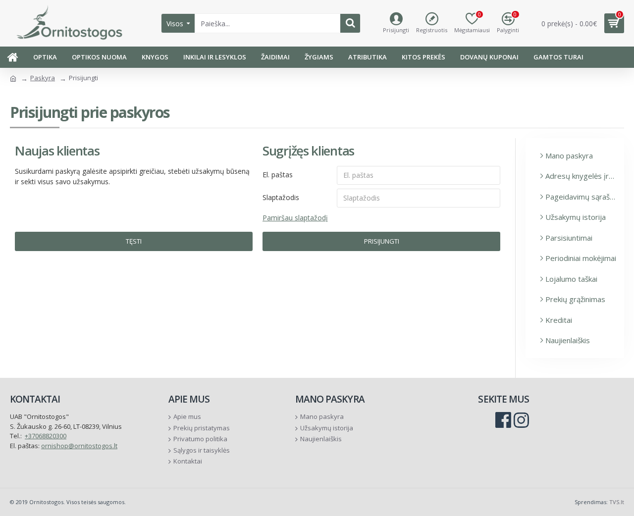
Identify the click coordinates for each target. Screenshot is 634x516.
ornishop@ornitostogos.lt (79, 445)
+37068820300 (45, 435)
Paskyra (42, 77)
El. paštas (278, 174)
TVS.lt (616, 502)
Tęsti (134, 241)
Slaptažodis (281, 197)
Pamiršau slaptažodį (295, 217)
